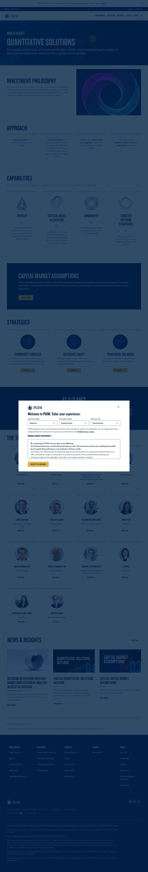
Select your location (65, 419)
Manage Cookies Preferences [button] (39, 436)
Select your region (33, 419)
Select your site (95, 419)
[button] (118, 407)
